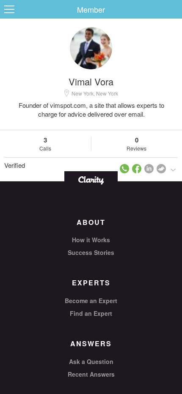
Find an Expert (91, 313)
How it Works (91, 239)
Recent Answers (91, 374)
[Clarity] (91, 179)
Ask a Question (91, 361)
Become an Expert (91, 300)
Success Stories (91, 252)
